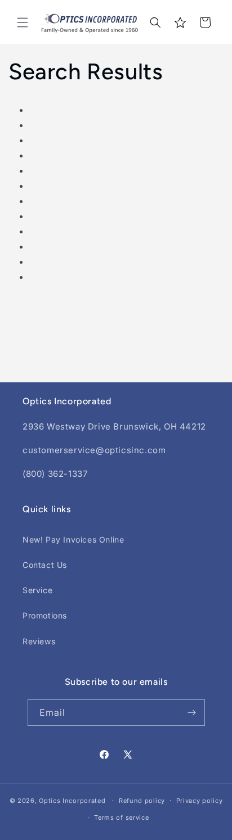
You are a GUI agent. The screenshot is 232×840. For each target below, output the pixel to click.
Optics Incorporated (72, 800)
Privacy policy (199, 801)
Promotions (45, 615)
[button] (22, 22)
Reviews (39, 641)
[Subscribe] (192, 712)
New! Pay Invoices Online (73, 539)
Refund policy (142, 801)
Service (37, 590)
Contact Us (45, 565)
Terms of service (121, 817)
